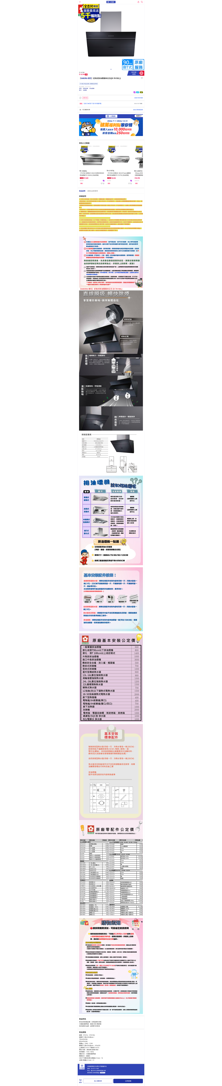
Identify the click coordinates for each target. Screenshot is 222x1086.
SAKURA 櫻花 (86, 78)
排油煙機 (91, 88)
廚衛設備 (85, 88)
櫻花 (80, 90)
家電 (80, 88)
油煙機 (85, 90)
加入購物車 (98, 1081)
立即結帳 (128, 1081)
